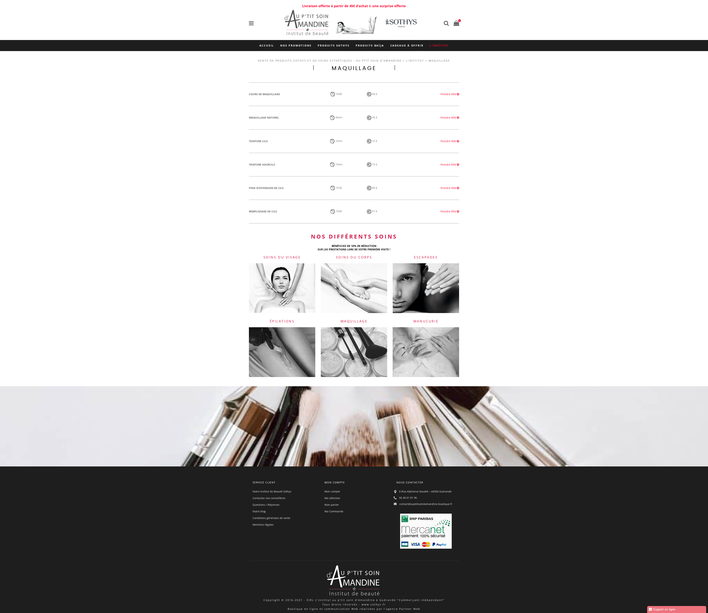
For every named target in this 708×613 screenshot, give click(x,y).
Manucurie (425, 321)
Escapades (426, 257)
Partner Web (409, 609)
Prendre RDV (448, 94)
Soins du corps (354, 257)
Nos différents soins (354, 236)
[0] (455, 23)
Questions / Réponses (266, 504)
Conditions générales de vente (271, 518)
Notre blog (259, 511)
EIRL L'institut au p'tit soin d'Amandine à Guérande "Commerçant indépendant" (376, 600)
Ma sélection (332, 498)
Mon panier (331, 504)
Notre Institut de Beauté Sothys (272, 491)
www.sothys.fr (374, 604)
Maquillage (354, 321)
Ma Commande (333, 511)
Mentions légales (263, 524)
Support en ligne (664, 609)
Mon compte (332, 491)
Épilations (282, 321)
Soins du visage (282, 257)
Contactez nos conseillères (269, 498)
